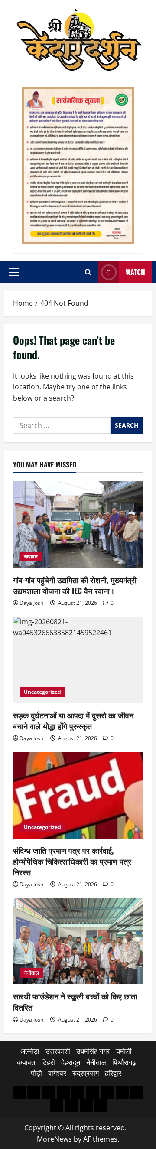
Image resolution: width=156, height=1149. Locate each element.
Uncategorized (42, 691)
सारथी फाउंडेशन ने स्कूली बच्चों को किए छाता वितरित (75, 1001)
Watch (135, 272)
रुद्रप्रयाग (85, 1073)
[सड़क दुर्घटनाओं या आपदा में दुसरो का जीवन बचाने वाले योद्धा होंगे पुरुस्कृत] (78, 660)
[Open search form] (88, 272)
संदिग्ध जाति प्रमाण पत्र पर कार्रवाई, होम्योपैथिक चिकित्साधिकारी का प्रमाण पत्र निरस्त (72, 861)
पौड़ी (36, 1073)
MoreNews (54, 1139)
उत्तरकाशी (58, 1051)
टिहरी (48, 1062)
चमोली (124, 1051)
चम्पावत (31, 556)
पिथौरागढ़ (124, 1062)
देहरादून (70, 1062)
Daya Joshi (32, 603)
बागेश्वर (57, 1073)
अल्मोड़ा (29, 1051)
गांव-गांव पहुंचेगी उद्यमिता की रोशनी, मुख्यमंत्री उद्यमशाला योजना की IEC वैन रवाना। (74, 585)
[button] (13, 272)
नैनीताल (31, 972)
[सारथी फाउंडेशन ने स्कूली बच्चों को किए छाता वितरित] (78, 941)
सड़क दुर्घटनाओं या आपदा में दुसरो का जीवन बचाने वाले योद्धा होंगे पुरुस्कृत (73, 720)
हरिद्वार (113, 1073)
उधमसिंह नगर (93, 1051)
